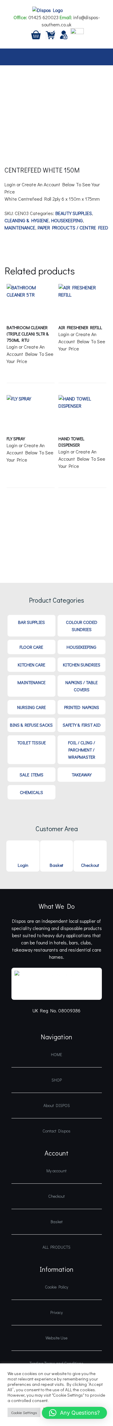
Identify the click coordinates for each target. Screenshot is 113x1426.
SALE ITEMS (31, 775)
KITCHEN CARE (31, 665)
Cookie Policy (56, 1287)
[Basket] (36, 34)
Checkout (90, 865)
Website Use (56, 1338)
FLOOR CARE (31, 647)
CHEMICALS (31, 792)
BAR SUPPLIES (31, 622)
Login (23, 865)
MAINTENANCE (20, 227)
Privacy (56, 1312)
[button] (74, 1413)
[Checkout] (50, 34)
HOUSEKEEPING (67, 220)
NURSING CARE (31, 707)
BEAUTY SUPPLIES (73, 213)
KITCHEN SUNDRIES (81, 665)
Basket (56, 865)
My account (56, 1171)
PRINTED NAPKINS (81, 707)
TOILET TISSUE (31, 742)
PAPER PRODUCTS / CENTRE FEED (73, 227)
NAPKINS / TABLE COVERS (81, 685)
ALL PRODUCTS (56, 1247)
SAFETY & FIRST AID (82, 725)
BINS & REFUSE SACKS (31, 725)
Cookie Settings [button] (24, 1412)
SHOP (57, 1080)
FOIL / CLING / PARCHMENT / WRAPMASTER (81, 750)
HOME (56, 1054)
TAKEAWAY (82, 775)
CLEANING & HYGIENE (27, 220)
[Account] (64, 34)
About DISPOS (56, 1105)
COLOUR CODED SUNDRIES (81, 625)
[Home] (77, 34)
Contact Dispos (56, 1131)
